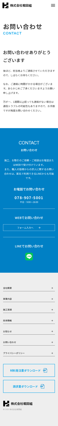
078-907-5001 (29, 197)
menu (53, 5)
